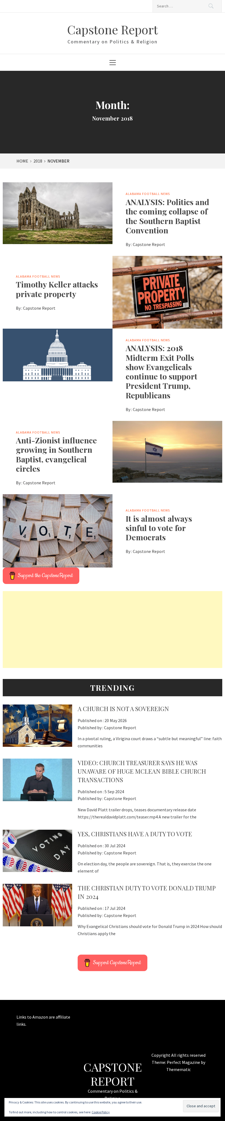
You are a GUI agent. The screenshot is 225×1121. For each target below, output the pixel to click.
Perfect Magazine (184, 1062)
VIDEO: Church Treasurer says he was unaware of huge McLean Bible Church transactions (142, 771)
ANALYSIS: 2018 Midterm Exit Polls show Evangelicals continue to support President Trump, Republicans (161, 371)
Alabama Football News (148, 194)
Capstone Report (112, 29)
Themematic (178, 1069)
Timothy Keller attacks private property (57, 289)
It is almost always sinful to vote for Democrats (159, 528)
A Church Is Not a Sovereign (123, 709)
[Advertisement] (112, 629)
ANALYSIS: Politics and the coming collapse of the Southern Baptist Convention (167, 216)
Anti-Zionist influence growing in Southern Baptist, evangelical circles (56, 454)
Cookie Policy (101, 1112)
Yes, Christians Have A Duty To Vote (135, 834)
